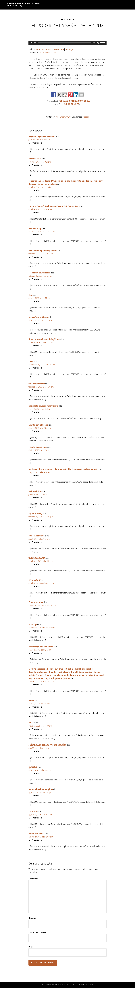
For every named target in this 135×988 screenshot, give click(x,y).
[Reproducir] (31, 43)
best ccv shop (35, 228)
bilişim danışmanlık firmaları (41, 136)
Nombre (32, 918)
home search (34, 159)
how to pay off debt (38, 425)
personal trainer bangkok (40, 789)
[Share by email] (81, 94)
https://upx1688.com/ (38, 317)
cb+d (30, 361)
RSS (54, 53)
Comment (33, 878)
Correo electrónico (37, 932)
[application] (67, 43)
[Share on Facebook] (53, 94)
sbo (30, 295)
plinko (31, 700)
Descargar (69, 49)
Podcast (86, 117)
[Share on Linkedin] (75, 94)
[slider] (102, 42)
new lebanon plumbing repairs (42, 250)
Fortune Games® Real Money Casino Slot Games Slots (54, 206)
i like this (32, 811)
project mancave (36, 536)
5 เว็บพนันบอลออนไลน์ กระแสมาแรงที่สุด (47, 745)
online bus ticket (36, 833)
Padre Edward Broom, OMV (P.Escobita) (23, 5)
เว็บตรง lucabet (35, 602)
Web (30, 946)
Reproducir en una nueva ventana (50, 49)
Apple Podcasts (45, 53)
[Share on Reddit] (64, 94)
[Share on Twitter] (59, 94)
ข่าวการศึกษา (34, 580)
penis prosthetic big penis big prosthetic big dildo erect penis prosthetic (63, 469)
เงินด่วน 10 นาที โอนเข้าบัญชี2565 (44, 339)
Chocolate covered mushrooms (43, 406)
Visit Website (34, 491)
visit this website (36, 384)
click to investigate (37, 447)
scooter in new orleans (39, 273)
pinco (31, 723)
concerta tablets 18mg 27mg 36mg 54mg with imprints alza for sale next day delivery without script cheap (65, 182)
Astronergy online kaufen (40, 647)
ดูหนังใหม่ (33, 767)
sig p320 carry (35, 513)
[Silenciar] (98, 43)
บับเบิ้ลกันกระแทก (36, 558)
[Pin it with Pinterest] (70, 94)
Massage (32, 624)
